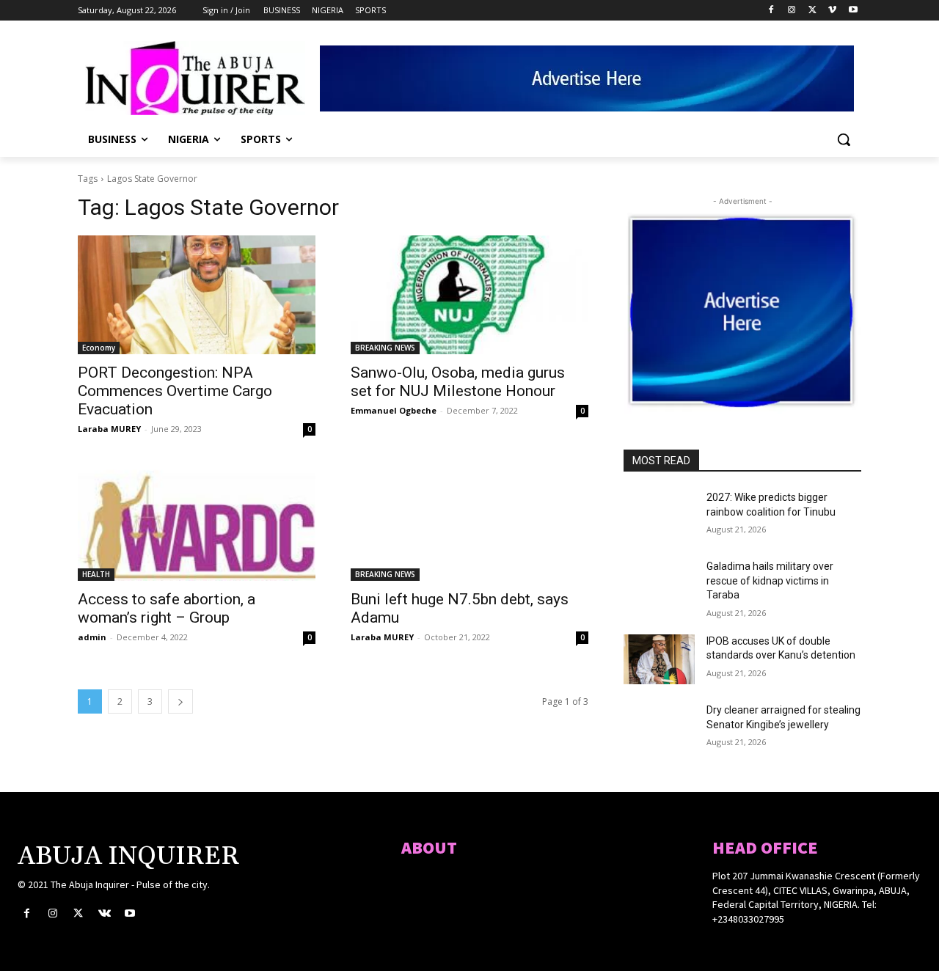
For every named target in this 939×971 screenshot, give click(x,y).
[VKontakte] (104, 913)
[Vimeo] (832, 10)
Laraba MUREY (109, 428)
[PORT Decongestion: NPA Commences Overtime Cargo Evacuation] (196, 294)
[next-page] (180, 701)
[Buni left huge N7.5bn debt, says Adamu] (469, 521)
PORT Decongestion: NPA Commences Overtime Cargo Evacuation (175, 391)
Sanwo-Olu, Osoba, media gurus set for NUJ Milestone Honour (458, 382)
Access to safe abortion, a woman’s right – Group (166, 608)
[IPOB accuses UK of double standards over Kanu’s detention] (659, 659)
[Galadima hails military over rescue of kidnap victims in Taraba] (659, 584)
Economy (98, 347)
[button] (843, 139)
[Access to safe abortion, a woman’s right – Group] (196, 521)
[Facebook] (771, 10)
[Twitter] (812, 10)
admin (92, 636)
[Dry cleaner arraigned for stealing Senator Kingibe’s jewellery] (659, 728)
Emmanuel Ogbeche (393, 410)
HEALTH (96, 574)
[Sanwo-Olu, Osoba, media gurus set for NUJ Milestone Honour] (469, 294)
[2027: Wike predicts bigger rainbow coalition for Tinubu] (659, 516)
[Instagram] (791, 10)
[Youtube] (852, 10)
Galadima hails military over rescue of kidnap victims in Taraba (769, 580)
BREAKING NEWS (385, 347)
